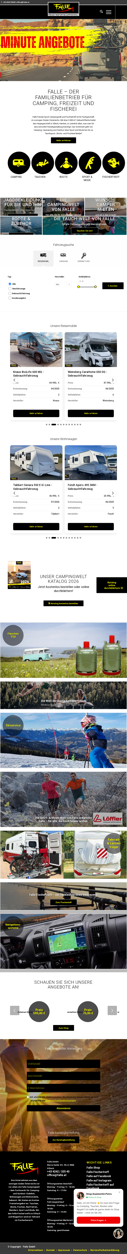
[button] (14, 380)
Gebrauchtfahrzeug (21, 293)
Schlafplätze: (85, 277)
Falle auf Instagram (99, 1180)
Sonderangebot (19, 298)
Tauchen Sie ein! (85, 231)
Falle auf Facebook (99, 1176)
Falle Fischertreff (98, 1172)
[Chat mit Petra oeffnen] (118, 1234)
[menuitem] (100, 12)
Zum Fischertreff (63, 902)
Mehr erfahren (36, 413)
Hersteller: (59, 277)
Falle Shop (93, 1167)
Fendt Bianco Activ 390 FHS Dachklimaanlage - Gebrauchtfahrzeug (85, 488)
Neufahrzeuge (18, 289)
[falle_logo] (63, 9)
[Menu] (107, 12)
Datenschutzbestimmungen (61, 1100)
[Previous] (2, 50)
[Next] (124, 50)
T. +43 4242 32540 (8, 2)
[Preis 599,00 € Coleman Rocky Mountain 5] (21, 1002)
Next (112, 1010)
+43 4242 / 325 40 (58, 1171)
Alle (14, 284)
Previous (14, 1010)
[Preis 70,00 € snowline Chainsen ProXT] (69, 1002)
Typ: (9, 277)
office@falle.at (22, 2)
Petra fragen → (98, 1220)
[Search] (100, 12)
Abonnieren (63, 1108)
